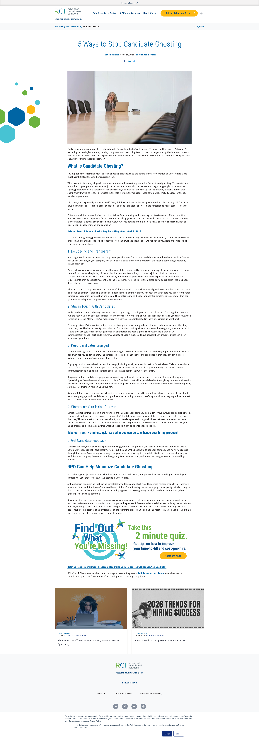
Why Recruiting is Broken (104, 13)
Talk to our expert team (151, 573)
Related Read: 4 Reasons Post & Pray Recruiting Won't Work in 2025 (104, 231)
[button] (201, 13)
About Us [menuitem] (101, 693)
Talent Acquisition (146, 54)
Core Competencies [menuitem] (123, 693)
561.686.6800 (129, 682)
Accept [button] (167, 734)
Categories (198, 26)
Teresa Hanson (111, 54)
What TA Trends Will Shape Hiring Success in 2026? (160, 640)
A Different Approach (130, 13)
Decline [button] (178, 734)
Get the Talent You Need (178, 13)
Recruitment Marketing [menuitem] (151, 693)
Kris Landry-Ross (77, 635)
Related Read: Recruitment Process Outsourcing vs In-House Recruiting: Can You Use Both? (116, 566)
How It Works (149, 13)
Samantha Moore (154, 635)
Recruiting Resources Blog (68, 26)
